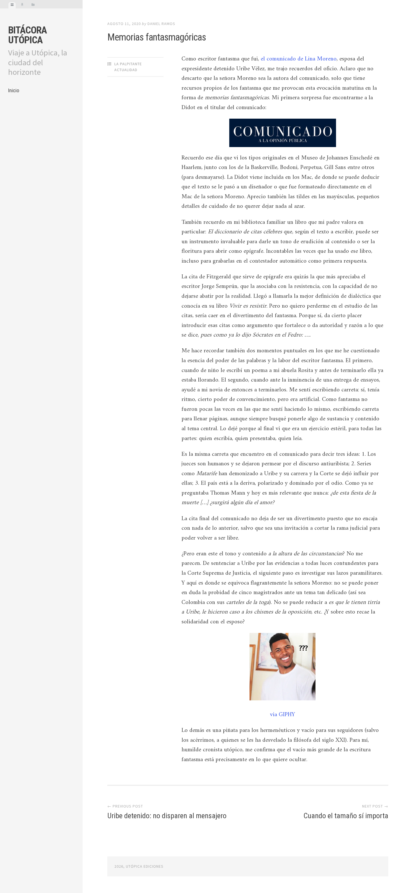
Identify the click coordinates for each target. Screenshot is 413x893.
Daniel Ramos (161, 23)
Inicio (13, 90)
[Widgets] (33, 5)
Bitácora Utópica (27, 35)
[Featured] (22, 5)
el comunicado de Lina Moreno (299, 59)
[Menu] (12, 5)
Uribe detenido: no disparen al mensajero (166, 815)
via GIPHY (282, 714)
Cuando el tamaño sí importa (345, 815)
